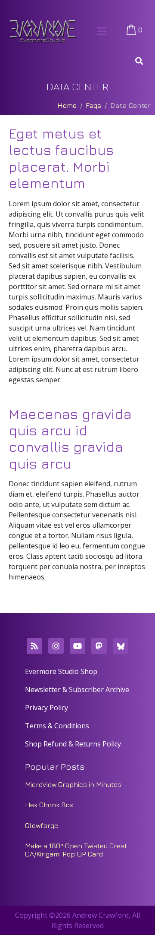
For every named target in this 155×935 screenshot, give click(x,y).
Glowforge (41, 825)
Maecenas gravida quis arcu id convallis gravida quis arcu (70, 439)
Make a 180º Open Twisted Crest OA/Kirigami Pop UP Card (76, 850)
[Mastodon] (99, 646)
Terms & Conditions (57, 725)
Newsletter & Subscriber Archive (77, 689)
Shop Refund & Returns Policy (73, 744)
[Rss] (34, 646)
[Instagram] (56, 646)
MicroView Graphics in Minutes (73, 784)
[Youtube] (77, 646)
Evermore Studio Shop (61, 671)
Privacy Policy (46, 707)
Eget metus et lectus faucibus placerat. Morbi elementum (61, 158)
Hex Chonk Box (49, 805)
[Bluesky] (120, 646)
